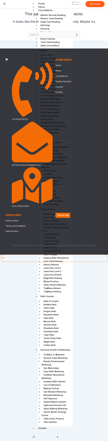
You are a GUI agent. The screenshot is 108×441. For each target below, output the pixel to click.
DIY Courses (95, 4)
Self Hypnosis (50, 398)
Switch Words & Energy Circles (53, 413)
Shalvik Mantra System (55, 402)
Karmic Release (51, 264)
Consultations (45, 10)
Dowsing (44, 28)
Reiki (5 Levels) (51, 301)
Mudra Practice (51, 281)
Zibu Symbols (50, 422)
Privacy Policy (12, 220)
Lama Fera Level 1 (52, 268)
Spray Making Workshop (56, 408)
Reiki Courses (47, 296)
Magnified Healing (53, 278)
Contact (42, 428)
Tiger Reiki (49, 335)
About (41, 6)
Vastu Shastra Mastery (55, 285)
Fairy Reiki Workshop (54, 371)
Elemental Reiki (51, 314)
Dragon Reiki (50, 311)
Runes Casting (47, 39)
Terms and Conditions (16, 226)
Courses (59, 87)
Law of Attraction (52, 385)
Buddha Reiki (50, 304)
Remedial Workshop (53, 395)
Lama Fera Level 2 (52, 271)
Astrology (45, 25)
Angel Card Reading (50, 22)
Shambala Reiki (51, 328)
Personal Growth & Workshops (55, 350)
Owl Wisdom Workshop (55, 392)
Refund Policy (12, 231)
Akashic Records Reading (53, 15)
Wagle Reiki (49, 341)
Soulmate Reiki (51, 331)
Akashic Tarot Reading (51, 18)
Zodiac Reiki (50, 345)
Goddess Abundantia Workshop (52, 376)
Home (41, 3)
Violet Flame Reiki (52, 338)
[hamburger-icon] (75, 3)
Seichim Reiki (50, 325)
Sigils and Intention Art (55, 405)
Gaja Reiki (49, 318)
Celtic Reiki (49, 308)
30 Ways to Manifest (54, 354)
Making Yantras (51, 388)
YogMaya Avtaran (52, 288)
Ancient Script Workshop (56, 358)
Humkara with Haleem (54, 381)
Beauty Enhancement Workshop (53, 363)
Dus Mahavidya (51, 368)
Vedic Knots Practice (54, 418)
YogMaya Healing (52, 291)
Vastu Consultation (49, 45)
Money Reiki (50, 321)
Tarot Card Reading (50, 42)
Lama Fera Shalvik (52, 274)
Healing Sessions (63, 81)
